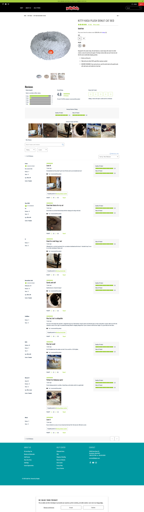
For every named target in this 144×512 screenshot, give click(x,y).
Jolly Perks (37, 8)
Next (118, 15)
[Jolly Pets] (73, 9)
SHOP (21, 8)
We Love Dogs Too (28, 451)
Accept (71, 507)
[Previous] (27, 44)
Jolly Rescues (27, 457)
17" (84, 38)
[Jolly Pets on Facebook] (3, 4)
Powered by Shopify (35, 478)
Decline (93, 507)
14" (79, 38)
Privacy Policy (60, 465)
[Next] (73, 44)
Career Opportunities (29, 465)
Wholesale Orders (60, 451)
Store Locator (60, 463)
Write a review (96, 24)
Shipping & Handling (61, 457)
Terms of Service (60, 468)
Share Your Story (28, 460)
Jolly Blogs (26, 463)
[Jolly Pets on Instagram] (8, 4)
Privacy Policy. (100, 503)
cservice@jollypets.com (94, 458)
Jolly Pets (28, 478)
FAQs (58, 454)
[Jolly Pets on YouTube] (5, 4)
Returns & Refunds (61, 460)
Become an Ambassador (29, 454)
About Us (28, 8)
